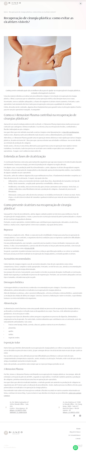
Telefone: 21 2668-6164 (18, 412)
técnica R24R (29, 248)
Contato (78, 438)
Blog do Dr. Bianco (75, 432)
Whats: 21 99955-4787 (18, 410)
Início (6, 12)
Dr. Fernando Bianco (74, 435)
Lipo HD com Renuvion (71, 132)
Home (78, 429)
